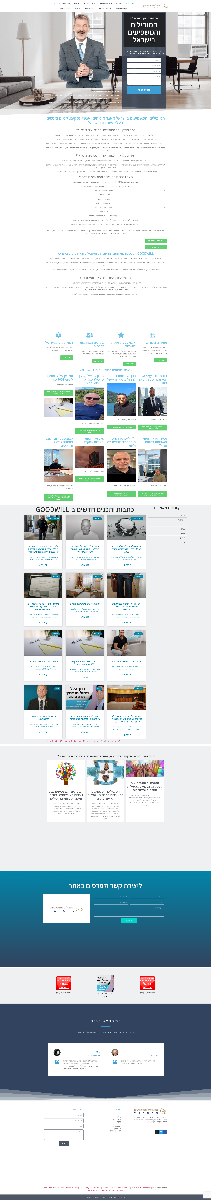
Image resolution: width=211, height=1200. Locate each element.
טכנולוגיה (181, 520)
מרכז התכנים (64, 8)
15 (56, 740)
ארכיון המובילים (77, 1188)
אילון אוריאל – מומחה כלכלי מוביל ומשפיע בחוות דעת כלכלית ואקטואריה (126, 606)
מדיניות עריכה (136, 1188)
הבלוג (183, 529)
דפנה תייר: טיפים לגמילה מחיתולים (85, 603)
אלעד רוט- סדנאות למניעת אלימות (126, 661)
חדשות (76, 3)
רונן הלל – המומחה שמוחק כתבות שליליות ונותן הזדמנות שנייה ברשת (85, 717)
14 (61, 740)
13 (66, 740)
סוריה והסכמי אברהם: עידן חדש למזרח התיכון (43, 717)
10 (80, 740)
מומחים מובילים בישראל (61, 3)
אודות (154, 1188)
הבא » (50, 740)
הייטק (183, 533)
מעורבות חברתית (104, 8)
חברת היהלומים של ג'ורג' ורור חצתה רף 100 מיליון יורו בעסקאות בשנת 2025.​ (126, 549)
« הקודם (119, 740)
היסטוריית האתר (65, 1188)
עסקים (182, 538)
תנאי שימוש (92, 1190)
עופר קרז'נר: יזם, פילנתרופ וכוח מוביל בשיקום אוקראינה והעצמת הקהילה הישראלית (85, 549)
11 (75, 740)
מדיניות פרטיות (102, 1190)
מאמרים (77, 8)
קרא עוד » (126, 564)
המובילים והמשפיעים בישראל (111, 3)
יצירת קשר (112, 1190)
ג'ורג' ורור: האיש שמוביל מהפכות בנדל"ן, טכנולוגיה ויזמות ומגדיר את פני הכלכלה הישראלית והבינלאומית (43, 549)
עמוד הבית (130, 3)
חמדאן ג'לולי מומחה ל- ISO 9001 (43, 661)
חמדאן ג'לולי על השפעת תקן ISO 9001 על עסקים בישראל (84, 663)
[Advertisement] (105, 314)
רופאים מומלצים (115, 1131)
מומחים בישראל (95, 1188)
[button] (104, 996)
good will (117, 1128)
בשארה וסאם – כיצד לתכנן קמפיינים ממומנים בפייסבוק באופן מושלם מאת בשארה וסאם (43, 606)
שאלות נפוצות (54, 1188)
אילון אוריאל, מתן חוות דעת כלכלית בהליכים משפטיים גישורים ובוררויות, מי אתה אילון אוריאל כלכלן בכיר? (126, 719)
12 (70, 740)
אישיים (182, 524)
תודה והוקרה (89, 8)
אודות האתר (90, 3)
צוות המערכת (146, 1188)
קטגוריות (86, 1188)
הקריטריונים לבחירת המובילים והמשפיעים (116, 1188)
